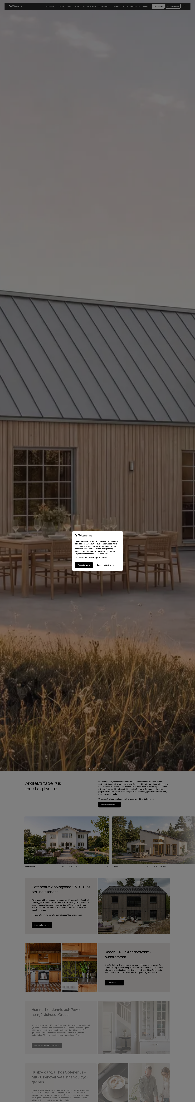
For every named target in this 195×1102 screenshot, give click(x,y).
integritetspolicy (99, 557)
